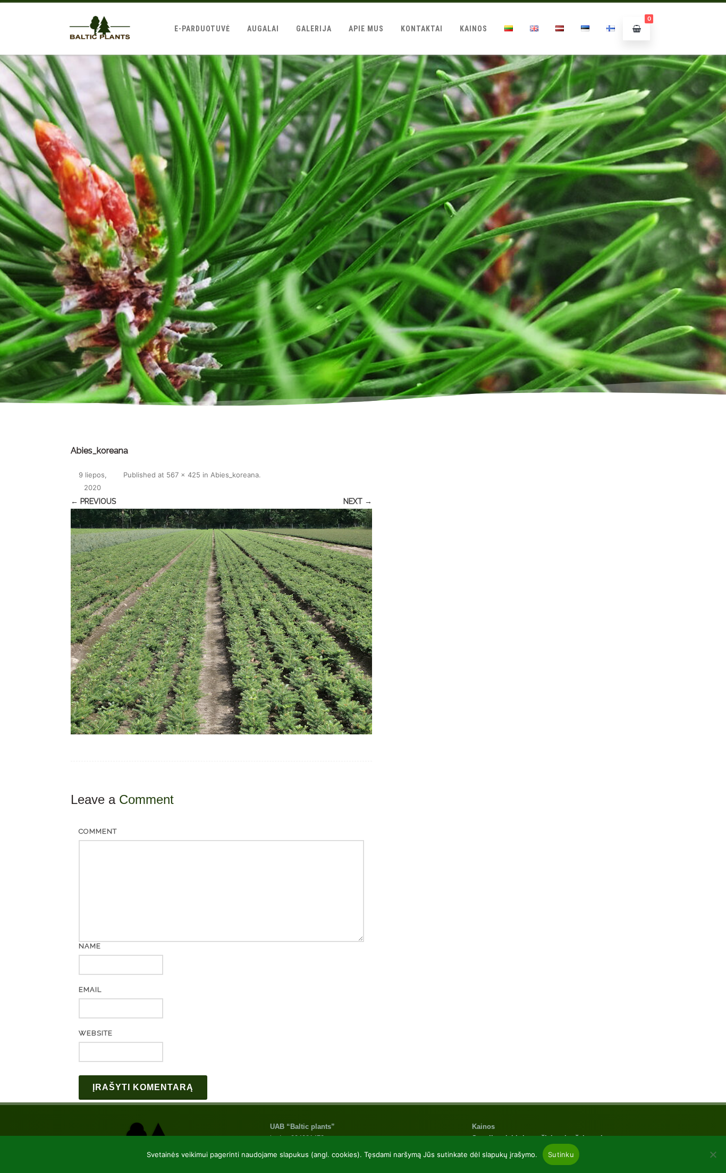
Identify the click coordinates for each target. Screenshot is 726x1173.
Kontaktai (422, 28)
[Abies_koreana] (221, 621)
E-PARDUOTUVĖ (202, 28)
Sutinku (561, 1154)
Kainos (473, 28)
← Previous (93, 501)
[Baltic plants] (100, 50)
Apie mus (366, 28)
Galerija (314, 28)
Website (96, 1033)
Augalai (263, 28)
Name (90, 946)
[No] (712, 1154)
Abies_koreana (234, 474)
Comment (98, 831)
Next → (357, 501)
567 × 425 (183, 474)
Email (90, 989)
